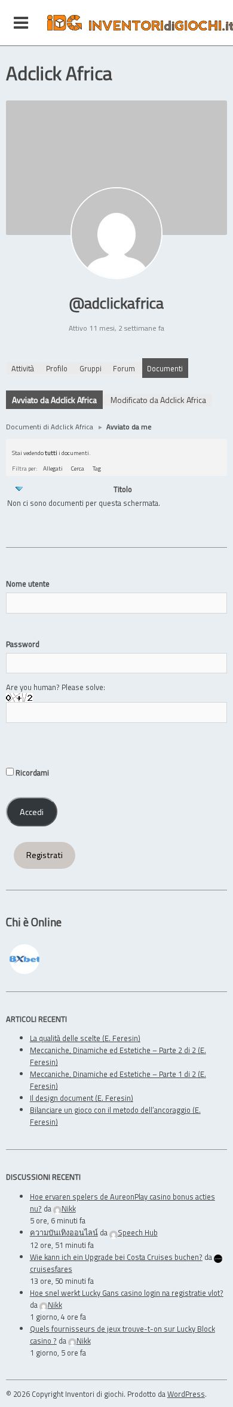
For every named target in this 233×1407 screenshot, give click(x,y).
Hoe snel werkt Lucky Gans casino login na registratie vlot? (126, 1293)
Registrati (44, 855)
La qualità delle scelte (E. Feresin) (85, 1038)
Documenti (165, 368)
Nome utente (28, 584)
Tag (97, 468)
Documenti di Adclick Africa (49, 427)
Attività (22, 368)
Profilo (57, 368)
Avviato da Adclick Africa (54, 399)
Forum (124, 368)
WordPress (186, 1394)
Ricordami (31, 773)
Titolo (123, 489)
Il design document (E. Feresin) (81, 1098)
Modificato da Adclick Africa (158, 399)
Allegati (53, 468)
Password (22, 644)
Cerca (77, 468)
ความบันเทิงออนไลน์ (64, 1232)
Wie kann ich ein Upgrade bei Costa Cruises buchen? (116, 1257)
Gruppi (90, 368)
